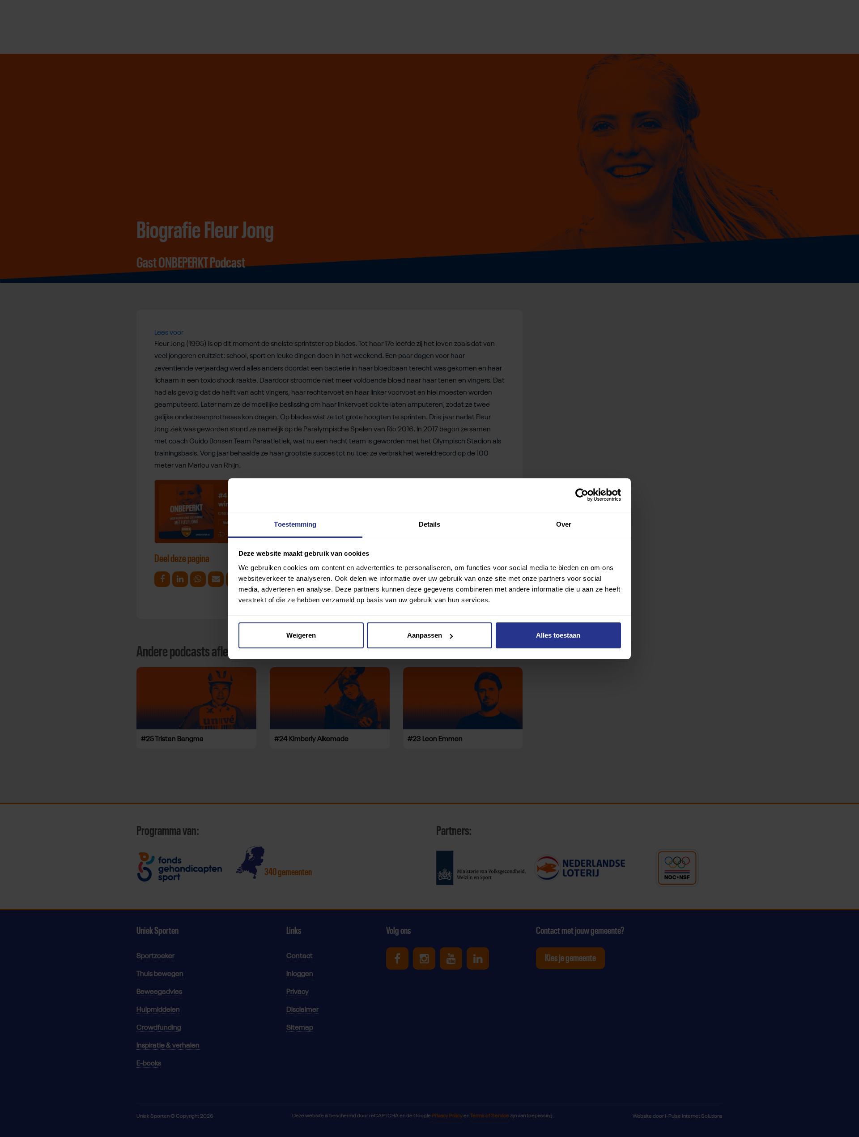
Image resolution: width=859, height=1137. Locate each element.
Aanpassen (424, 635)
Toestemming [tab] (295, 524)
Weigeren (301, 635)
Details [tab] (430, 524)
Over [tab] (563, 524)
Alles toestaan (558, 635)
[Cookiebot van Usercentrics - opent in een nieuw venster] (582, 495)
